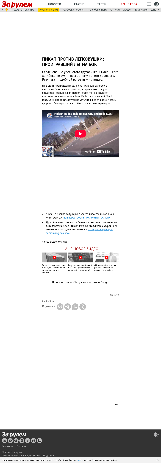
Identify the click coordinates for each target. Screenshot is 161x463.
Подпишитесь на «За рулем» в (80, 282)
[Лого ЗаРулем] (17, 3)
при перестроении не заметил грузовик (86, 217)
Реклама (21, 446)
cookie (80, 460)
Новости (54, 4)
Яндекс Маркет (33, 455)
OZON (5, 455)
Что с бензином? (97, 9)
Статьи (79, 4)
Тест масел (141, 9)
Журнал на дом (48, 9)
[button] (157, 460)
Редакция (7, 446)
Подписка (48, 455)
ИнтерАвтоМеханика (21, 9)
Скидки (127, 9)
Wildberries (16, 455)
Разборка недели (72, 9)
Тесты (101, 4)
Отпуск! (115, 9)
